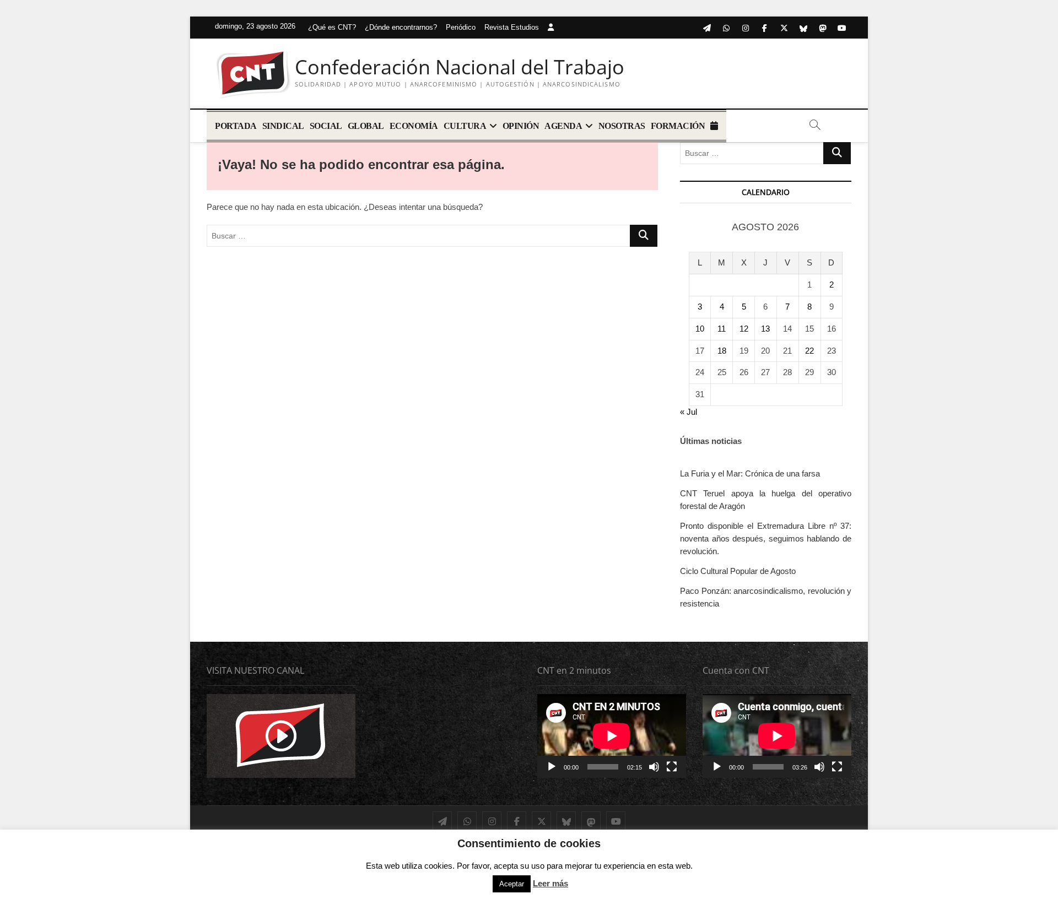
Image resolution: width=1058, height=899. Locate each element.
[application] (611, 736)
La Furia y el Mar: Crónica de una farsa (750, 473)
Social (326, 126)
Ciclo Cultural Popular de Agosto (738, 571)
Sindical (283, 126)
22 (809, 350)
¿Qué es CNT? (332, 27)
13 (765, 328)
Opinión (521, 126)
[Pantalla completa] (671, 766)
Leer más (550, 883)
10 (699, 328)
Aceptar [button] (511, 884)
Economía (414, 126)
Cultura (465, 126)
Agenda (563, 126)
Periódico (461, 27)
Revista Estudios (511, 27)
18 (721, 350)
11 (721, 328)
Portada (236, 126)
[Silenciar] (654, 766)
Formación (678, 126)
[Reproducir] (551, 766)
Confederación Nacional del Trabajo (459, 67)
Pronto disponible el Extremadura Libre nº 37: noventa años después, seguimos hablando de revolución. (765, 538)
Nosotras (621, 126)
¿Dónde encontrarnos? (401, 27)
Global (366, 126)
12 (743, 328)
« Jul (688, 411)
